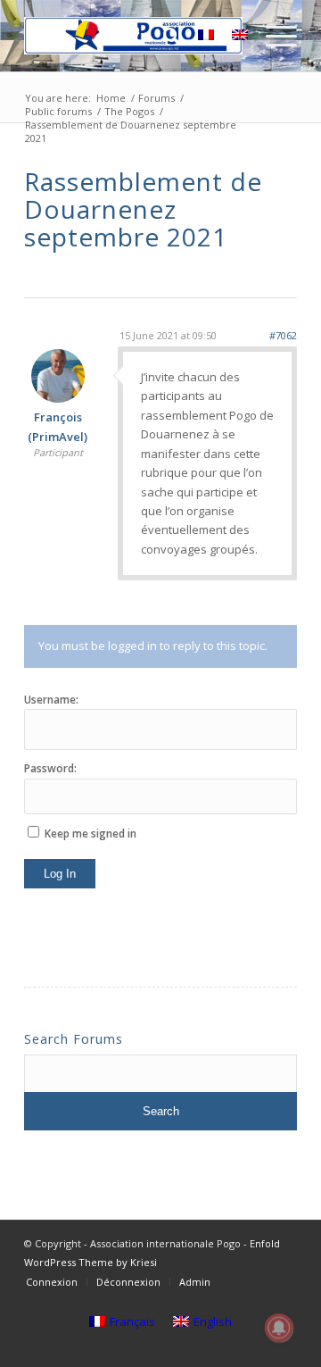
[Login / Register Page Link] (126, 35)
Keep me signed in (90, 833)
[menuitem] (126, 35)
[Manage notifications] (279, 1327)
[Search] (162, 35)
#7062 (283, 335)
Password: (50, 768)
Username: (51, 699)
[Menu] (272, 35)
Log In (60, 873)
